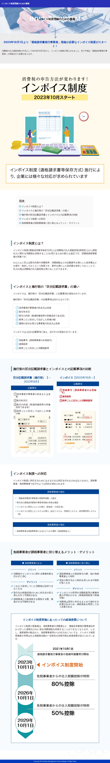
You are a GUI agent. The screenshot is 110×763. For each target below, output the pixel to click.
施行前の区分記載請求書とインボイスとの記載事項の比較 (50, 214)
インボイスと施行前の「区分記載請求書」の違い (45, 210)
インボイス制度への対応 (33, 218)
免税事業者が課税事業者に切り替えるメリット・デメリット (51, 223)
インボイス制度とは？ (32, 206)
